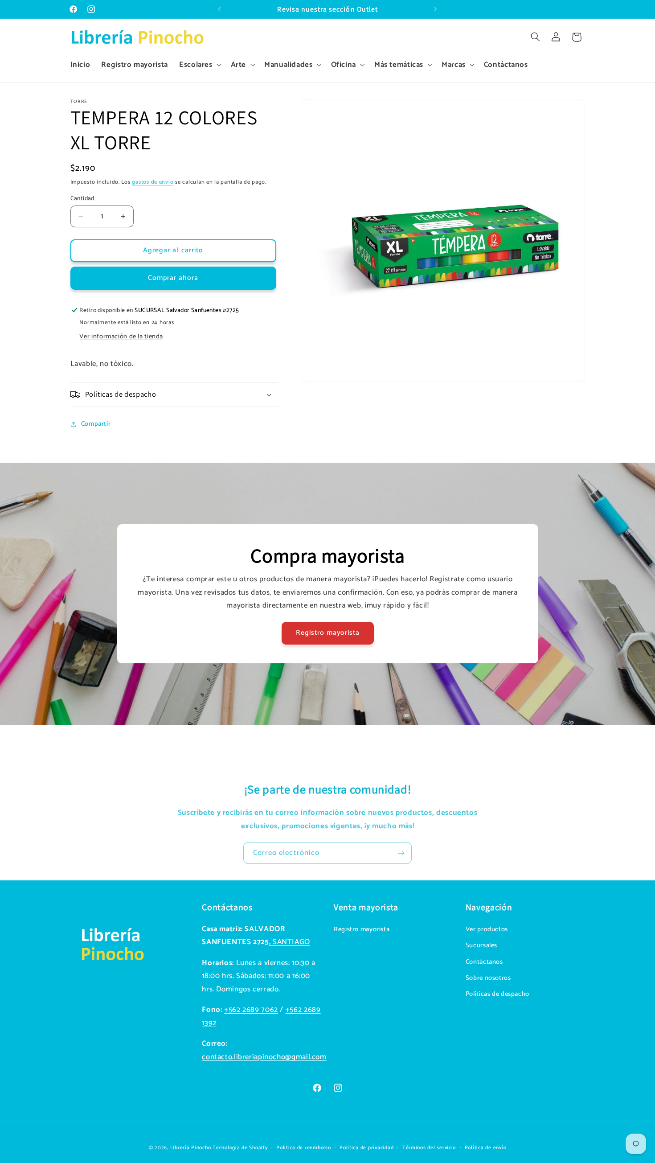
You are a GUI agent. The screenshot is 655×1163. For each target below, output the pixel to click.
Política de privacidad (366, 1147)
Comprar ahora (173, 278)
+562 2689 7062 (251, 1010)
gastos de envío (152, 181)
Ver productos (487, 929)
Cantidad (82, 197)
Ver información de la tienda (121, 336)
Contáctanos (484, 961)
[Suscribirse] (401, 853)
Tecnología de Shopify (240, 1147)
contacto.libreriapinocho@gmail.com (264, 1057)
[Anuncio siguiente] (436, 9)
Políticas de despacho (497, 994)
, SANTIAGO (289, 942)
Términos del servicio (429, 1147)
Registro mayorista (327, 633)
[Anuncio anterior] (219, 9)
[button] (199, 64)
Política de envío (486, 1147)
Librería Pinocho (190, 1147)
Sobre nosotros (488, 977)
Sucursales (481, 945)
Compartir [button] (96, 424)
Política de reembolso (303, 1147)
